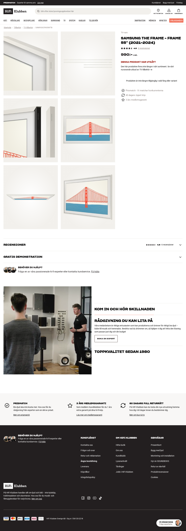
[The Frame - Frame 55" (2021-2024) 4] (88, 130)
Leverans (85, 466)
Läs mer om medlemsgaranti (89, 415)
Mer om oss (37, 499)
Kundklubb (121, 456)
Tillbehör (17, 27)
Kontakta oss (87, 445)
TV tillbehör (28, 27)
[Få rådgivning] (178, 523)
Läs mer (42, 3)
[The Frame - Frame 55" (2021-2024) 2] (88, 63)
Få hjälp (95, 271)
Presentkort (156, 445)
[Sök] (38, 11)
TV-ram (124, 33)
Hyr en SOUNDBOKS (160, 461)
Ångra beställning (89, 461)
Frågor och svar (88, 450)
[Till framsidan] (14, 11)
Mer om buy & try (137, 415)
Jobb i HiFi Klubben (124, 472)
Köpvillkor (85, 472)
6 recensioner (144, 48)
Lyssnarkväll (121, 461)
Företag (179, 3)
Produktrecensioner (160, 472)
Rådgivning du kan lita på (123, 326)
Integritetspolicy (88, 477)
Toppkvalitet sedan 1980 (122, 337)
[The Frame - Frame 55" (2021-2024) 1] (30, 63)
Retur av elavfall (158, 466)
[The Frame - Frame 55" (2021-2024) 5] (30, 197)
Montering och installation (162, 456)
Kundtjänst (156, 3)
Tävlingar (120, 466)
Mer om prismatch (21, 415)
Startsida (7, 27)
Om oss (119, 450)
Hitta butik (120, 445)
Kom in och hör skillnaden (124, 314)
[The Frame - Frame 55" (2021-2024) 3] (30, 130)
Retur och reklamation (91, 456)
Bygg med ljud (168, 3)
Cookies (154, 477)
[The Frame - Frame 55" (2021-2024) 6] (88, 197)
